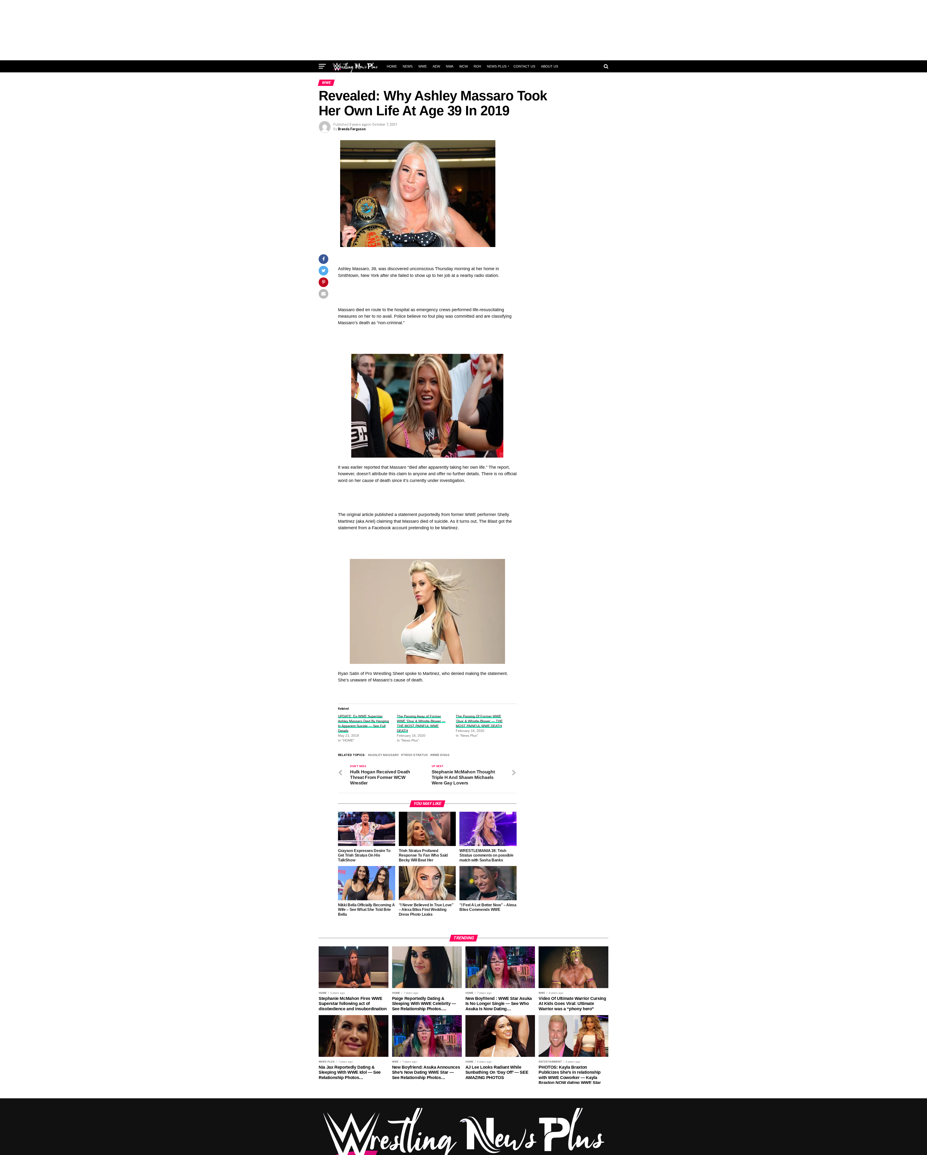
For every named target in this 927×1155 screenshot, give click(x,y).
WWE (422, 66)
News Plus (496, 66)
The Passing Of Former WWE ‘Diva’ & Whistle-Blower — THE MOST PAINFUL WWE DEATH (479, 721)
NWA (449, 66)
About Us (549, 66)
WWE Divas (440, 755)
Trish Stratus (415, 755)
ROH (477, 66)
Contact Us (524, 66)
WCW (463, 66)
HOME (392, 66)
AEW (436, 66)
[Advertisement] (463, 30)
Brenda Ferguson (352, 129)
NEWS (408, 66)
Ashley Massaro (384, 755)
